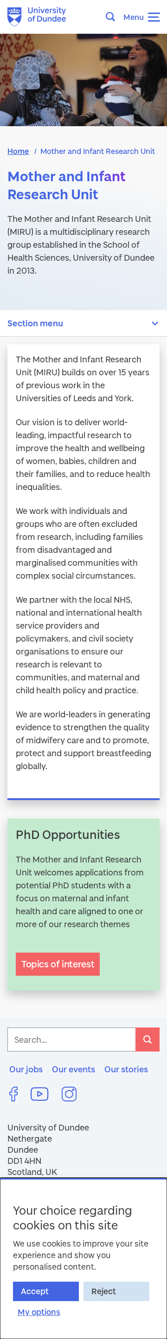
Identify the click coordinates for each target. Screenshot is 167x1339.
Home (18, 151)
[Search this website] (113, 16)
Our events (73, 1069)
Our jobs (26, 1069)
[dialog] (83, 1258)
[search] (147, 1039)
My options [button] (39, 1312)
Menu (133, 17)
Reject (103, 1291)
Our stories (126, 1069)
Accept (35, 1291)
